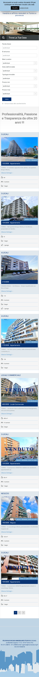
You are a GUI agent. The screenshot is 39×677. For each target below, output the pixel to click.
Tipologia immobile (8, 74)
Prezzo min (6, 82)
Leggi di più (24, 8)
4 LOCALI (5, 253)
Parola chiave (6, 44)
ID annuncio (6, 51)
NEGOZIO (5, 493)
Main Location (6, 59)
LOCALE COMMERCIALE (11, 375)
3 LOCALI (5, 134)
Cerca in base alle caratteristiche (15, 103)
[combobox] (19, 63)
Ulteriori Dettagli (6, 173)
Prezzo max (6, 90)
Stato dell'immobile (8, 67)
